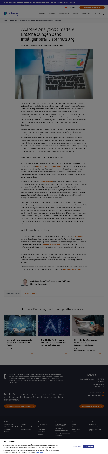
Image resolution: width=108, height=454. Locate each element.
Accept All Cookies (88, 446)
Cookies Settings (76, 446)
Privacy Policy (39, 452)
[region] (54, 446)
